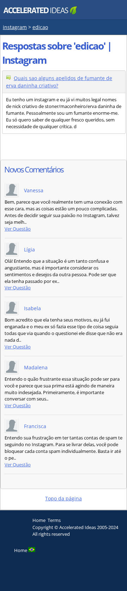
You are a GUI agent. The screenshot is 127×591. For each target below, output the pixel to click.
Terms (54, 520)
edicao (40, 27)
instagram (15, 27)
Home (39, 520)
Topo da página (63, 498)
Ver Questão (18, 229)
